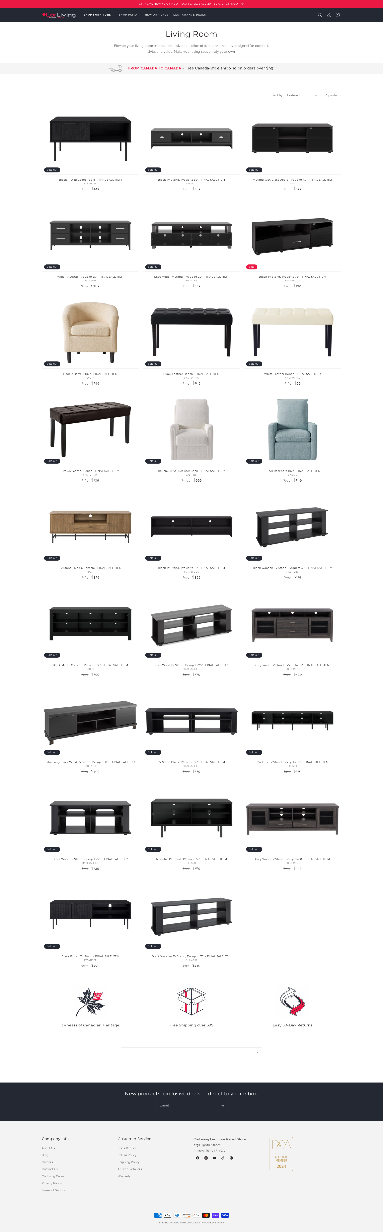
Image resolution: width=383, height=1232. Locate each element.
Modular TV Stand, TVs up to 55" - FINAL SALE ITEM (191, 859)
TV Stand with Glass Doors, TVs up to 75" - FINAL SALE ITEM (292, 179)
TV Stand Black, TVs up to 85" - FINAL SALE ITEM (191, 762)
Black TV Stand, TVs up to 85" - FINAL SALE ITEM (191, 179)
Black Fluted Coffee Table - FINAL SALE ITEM (90, 179)
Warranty (124, 1176)
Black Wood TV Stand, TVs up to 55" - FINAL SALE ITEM (90, 859)
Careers (47, 1162)
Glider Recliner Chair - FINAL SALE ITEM (293, 470)
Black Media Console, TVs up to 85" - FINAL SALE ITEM (90, 665)
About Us (48, 1148)
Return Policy (127, 1155)
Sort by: (277, 95)
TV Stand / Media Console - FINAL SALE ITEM (90, 567)
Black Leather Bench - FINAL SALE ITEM (191, 373)
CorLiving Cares (53, 1176)
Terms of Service (54, 1190)
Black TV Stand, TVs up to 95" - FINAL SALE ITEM (191, 567)
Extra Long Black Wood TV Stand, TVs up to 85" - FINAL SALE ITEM (90, 762)
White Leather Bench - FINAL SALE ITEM (292, 373)
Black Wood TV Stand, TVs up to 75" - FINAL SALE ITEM (191, 665)
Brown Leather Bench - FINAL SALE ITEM (90, 470)
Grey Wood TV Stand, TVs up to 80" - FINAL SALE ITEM (292, 859)
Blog (45, 1155)
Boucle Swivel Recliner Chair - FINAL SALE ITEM (191, 470)
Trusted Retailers (130, 1169)
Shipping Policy (129, 1162)
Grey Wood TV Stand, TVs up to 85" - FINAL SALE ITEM (292, 665)
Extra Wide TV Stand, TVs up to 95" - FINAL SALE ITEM (191, 276)
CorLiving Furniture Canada (184, 1222)
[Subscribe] (222, 1105)
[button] (98, 15)
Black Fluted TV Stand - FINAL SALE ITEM (90, 956)
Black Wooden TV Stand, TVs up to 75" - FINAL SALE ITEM (191, 956)
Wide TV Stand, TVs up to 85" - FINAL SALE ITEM (90, 276)
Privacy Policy (52, 1183)
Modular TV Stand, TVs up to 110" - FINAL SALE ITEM (293, 762)
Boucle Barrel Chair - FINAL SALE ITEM (90, 373)
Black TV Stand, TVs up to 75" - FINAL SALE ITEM (292, 276)
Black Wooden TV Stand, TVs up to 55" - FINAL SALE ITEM (292, 567)
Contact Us (50, 1169)
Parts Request (128, 1148)
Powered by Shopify (212, 1222)
